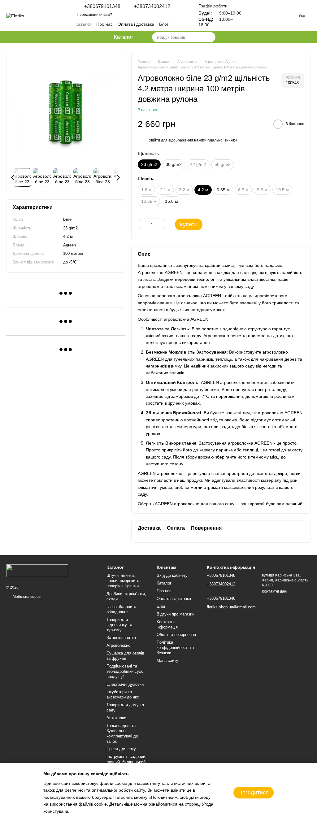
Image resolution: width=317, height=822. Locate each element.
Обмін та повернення (176, 634)
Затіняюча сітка (121, 637)
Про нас (104, 24)
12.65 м (149, 201)
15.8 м (171, 201)
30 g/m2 (174, 164)
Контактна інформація (167, 624)
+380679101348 (102, 6)
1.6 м (146, 189)
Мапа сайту (167, 660)
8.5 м (243, 189)
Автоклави (116, 717)
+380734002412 (152, 6)
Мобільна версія (26, 596)
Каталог (83, 24)
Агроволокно (118, 645)
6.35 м (223, 189)
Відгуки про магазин (175, 614)
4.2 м (68, 236)
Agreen (69, 245)
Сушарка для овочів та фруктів (125, 656)
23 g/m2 (70, 228)
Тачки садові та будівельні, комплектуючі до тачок (122, 733)
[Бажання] (255, 15)
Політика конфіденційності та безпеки (175, 647)
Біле (67, 219)
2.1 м (165, 189)
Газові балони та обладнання (121, 609)
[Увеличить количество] (161, 224)
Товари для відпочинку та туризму (119, 625)
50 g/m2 (223, 164)
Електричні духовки (125, 684)
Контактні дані (274, 591)
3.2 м (184, 189)
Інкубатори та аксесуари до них (122, 694)
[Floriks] (37, 570)
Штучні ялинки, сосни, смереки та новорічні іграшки (123, 580)
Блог (163, 24)
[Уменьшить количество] (142, 224)
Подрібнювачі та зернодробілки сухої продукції (125, 671)
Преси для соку (121, 748)
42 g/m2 (198, 164)
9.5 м (262, 189)
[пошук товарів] (210, 37)
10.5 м (282, 189)
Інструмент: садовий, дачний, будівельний (126, 759)
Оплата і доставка (136, 24)
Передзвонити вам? (94, 14)
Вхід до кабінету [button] (172, 575)
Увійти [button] (154, 140)
